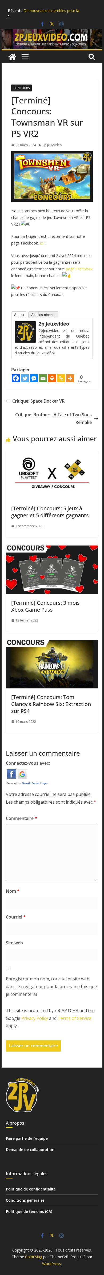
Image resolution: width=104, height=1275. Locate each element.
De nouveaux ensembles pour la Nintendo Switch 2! (51, 13)
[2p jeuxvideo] (25, 325)
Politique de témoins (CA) (29, 1211)
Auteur (19, 315)
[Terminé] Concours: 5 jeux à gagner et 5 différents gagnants (50, 512)
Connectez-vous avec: (28, 763)
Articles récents (43, 315)
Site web (14, 943)
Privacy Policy (34, 1018)
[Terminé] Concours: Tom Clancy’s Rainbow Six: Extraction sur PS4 (51, 704)
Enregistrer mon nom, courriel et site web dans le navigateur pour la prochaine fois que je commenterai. (51, 986)
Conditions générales (25, 1200)
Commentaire (21, 818)
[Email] (43, 378)
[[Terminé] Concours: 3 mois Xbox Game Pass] (52, 549)
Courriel (16, 917)
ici (41, 243)
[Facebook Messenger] (34, 378)
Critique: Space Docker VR (38, 401)
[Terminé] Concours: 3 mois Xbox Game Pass (45, 606)
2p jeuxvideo (52, 145)
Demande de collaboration (30, 1149)
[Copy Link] (61, 378)
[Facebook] (16, 378)
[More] (70, 378)
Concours (21, 88)
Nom (12, 891)
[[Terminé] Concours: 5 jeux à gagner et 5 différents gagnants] (52, 455)
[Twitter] (25, 378)
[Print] (52, 378)
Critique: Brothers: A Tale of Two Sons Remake (53, 418)
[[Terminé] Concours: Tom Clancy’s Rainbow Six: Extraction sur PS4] (52, 644)
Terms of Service (74, 1018)
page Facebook (79, 268)
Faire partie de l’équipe (27, 1138)
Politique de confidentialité (31, 1189)
